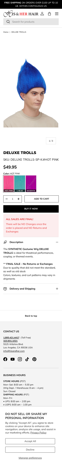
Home (5, 32)
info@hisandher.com (14, 350)
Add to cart (41, 198)
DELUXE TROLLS (18, 32)
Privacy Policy (38, 432)
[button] (49, 13)
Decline (30, 449)
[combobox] (31, 21)
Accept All (30, 441)
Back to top (31, 315)
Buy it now (31, 208)
